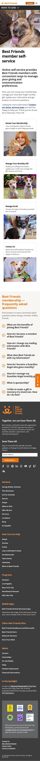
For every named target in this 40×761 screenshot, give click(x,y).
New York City (8, 587)
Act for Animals (8, 495)
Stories (5, 498)
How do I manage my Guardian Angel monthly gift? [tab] (22, 375)
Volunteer (6, 562)
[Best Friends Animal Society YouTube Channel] (26, 466)
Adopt (4, 502)
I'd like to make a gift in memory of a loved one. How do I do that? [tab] (22, 392)
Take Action (7, 558)
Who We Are (7, 510)
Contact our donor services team (19, 106)
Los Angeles (7, 584)
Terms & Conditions (8, 748)
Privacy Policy (6, 746)
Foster (4, 547)
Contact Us (5, 741)
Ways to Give (7, 506)
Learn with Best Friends (11, 551)
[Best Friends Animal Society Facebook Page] (4, 466)
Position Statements (10, 669)
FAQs (4, 665)
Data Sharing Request (9, 744)
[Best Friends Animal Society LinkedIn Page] (17, 466)
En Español (6, 526)
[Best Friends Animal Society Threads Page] (22, 466)
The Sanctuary (8, 491)
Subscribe (9, 460)
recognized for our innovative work (19, 730)
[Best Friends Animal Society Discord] (4, 472)
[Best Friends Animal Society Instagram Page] (8, 466)
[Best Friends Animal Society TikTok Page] (30, 466)
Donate (30, 3)
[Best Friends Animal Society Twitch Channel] (35, 466)
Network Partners (9, 636)
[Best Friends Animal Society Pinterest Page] (13, 466)
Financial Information (11, 672)
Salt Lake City (7, 595)
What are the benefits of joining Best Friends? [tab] (20, 326)
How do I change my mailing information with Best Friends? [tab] (22, 346)
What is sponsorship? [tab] (18, 382)
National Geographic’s (23, 686)
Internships (6, 657)
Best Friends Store (9, 632)
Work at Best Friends (10, 566)
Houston (5, 580)
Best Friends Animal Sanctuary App (16, 609)
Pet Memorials (8, 555)
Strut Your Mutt (8, 640)
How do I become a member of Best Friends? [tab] (22, 335)
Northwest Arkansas (10, 591)
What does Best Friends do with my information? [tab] (21, 356)
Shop (4, 522)
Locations (6, 518)
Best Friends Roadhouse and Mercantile (18, 628)
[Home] (11, 3)
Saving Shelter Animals (11, 487)
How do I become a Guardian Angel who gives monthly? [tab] (22, 366)
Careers (5, 653)
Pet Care (5, 514)
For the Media (7, 661)
